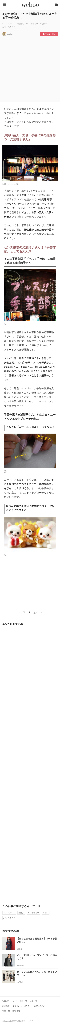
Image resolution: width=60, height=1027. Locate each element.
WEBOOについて (9, 1001)
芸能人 (21, 913)
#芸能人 (20, 24)
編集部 (20, 949)
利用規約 (6, 1006)
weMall (20, 982)
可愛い (45, 913)
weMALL (20, 965)
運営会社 (16, 1011)
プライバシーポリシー (22, 1006)
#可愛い (43, 24)
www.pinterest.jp (12, 184)
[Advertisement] (30, 68)
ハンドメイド (9, 913)
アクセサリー (33, 913)
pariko (10, 34)
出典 (4, 184)
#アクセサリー (32, 24)
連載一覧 (23, 1001)
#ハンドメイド (8, 24)
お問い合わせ (40, 1006)
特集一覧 (33, 1001)
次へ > (37, 612)
